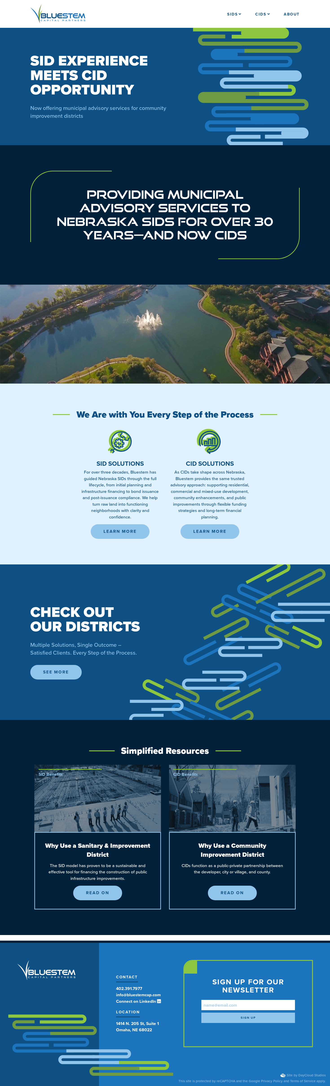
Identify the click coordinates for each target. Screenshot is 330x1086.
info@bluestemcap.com (138, 995)
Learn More (120, 531)
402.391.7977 (129, 988)
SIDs (232, 14)
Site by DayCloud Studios (306, 1075)
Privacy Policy (272, 1081)
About (292, 14)
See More (56, 672)
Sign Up (248, 1018)
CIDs (260, 14)
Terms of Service (303, 1081)
